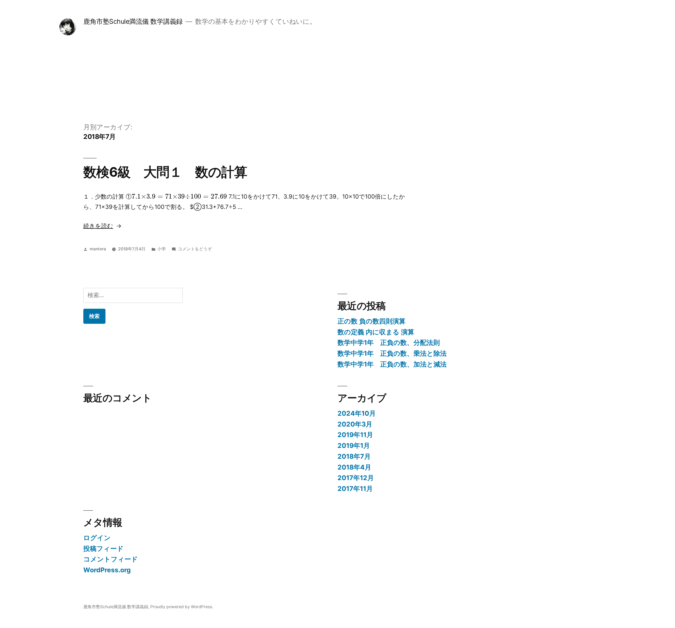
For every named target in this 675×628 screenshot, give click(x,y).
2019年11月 (355, 435)
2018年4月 (354, 467)
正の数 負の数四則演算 (372, 321)
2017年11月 (355, 489)
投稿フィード (103, 548)
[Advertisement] (337, 83)
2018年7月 (354, 456)
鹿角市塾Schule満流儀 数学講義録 (133, 21)
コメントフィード (110, 559)
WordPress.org (107, 570)
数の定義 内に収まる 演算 (376, 332)
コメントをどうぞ (195, 248)
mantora (98, 248)
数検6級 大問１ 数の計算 (165, 172)
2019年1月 (354, 445)
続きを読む (98, 225)
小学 (161, 248)
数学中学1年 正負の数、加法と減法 (392, 364)
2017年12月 (356, 478)
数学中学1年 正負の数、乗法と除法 (392, 353)
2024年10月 (357, 413)
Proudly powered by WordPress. (181, 606)
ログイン (97, 538)
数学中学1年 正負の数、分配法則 (389, 342)
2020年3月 (355, 424)
